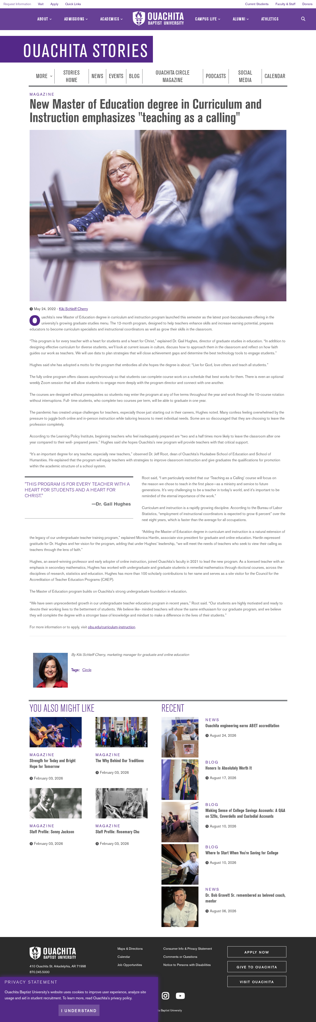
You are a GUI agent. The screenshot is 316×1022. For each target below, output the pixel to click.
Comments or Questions (180, 957)
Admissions (74, 19)
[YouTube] (180, 998)
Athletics (270, 19)
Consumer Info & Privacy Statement (187, 948)
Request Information (17, 4)
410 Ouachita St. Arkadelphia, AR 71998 (58, 966)
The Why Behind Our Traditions (120, 760)
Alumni (239, 19)
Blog (134, 76)
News (97, 76)
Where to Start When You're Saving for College (241, 852)
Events (116, 76)
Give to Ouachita (257, 967)
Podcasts (216, 76)
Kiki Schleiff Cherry (73, 309)
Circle (86, 670)
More (42, 76)
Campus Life (206, 19)
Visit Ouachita (257, 982)
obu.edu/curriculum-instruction (111, 627)
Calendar (275, 76)
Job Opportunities (130, 965)
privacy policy (121, 998)
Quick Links (73, 4)
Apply (54, 4)
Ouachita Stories (85, 51)
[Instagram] (165, 998)
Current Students (257, 4)
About (42, 19)
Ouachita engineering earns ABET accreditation (242, 725)
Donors (307, 4)
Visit (40, 4)
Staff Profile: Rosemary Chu (117, 831)
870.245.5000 (40, 972)
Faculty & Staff (285, 4)
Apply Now (257, 952)
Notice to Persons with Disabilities (187, 965)
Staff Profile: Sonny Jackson (52, 831)
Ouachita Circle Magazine (172, 76)
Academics (109, 19)
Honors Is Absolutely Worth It (228, 767)
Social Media (245, 76)
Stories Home (71, 76)
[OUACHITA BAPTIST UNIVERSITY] (158, 18)
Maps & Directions (130, 948)
